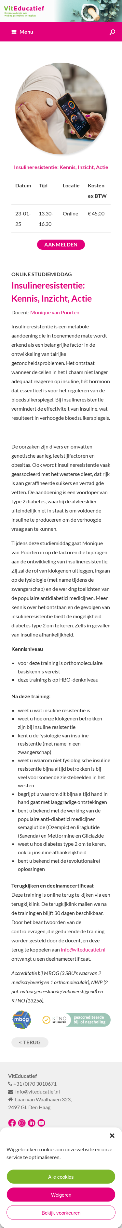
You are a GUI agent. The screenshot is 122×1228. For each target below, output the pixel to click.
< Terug (30, 1042)
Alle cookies (61, 1176)
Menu (26, 31)
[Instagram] (22, 1125)
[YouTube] (41, 1125)
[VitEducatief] (61, 11)
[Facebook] (12, 1125)
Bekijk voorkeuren (61, 1212)
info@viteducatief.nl (83, 949)
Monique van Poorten (54, 312)
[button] (112, 1135)
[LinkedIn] (31, 1125)
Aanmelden (61, 244)
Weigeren (61, 1194)
